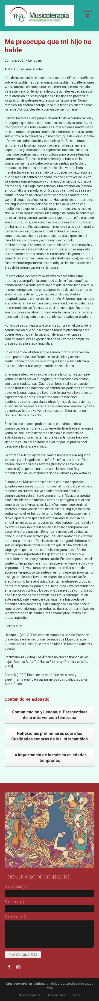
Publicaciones (56, 995)
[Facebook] (9, 967)
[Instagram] (18, 967)
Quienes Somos (29, 995)
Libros (76, 995)
